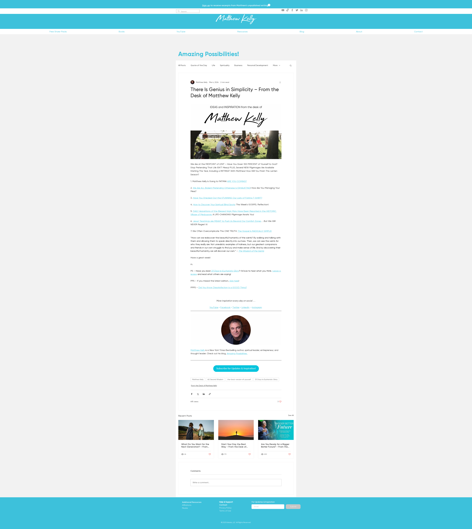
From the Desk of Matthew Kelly (204, 386)
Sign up (206, 5)
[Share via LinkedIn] (204, 394)
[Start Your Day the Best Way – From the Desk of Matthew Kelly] (236, 430)
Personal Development (257, 65)
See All (291, 415)
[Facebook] (292, 10)
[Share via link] (210, 394)
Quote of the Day (199, 65)
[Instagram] (306, 10)
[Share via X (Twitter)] (198, 394)
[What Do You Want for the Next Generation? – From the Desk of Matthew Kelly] (196, 430)
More (275, 65)
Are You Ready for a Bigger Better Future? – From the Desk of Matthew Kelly (275, 445)
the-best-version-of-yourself (239, 379)
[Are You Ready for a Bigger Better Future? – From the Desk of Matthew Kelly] (276, 430)
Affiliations (186, 505)
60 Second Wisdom (215, 379)
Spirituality (224, 65)
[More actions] (280, 82)
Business (238, 65)
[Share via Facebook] (192, 394)
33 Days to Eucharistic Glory (266, 379)
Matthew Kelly (236, 19)
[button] (290, 65)
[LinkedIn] (301, 10)
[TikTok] (287, 10)
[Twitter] (297, 10)
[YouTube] (283, 10)
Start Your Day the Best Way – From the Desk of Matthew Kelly (233, 445)
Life (213, 65)
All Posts (182, 65)
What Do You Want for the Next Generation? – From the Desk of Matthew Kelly (195, 445)
